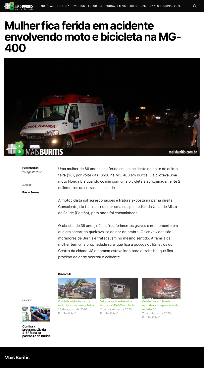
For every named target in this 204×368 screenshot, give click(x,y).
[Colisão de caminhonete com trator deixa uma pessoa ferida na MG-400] (161, 288)
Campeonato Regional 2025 (160, 5)
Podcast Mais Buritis (121, 5)
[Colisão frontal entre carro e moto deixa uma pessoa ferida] (77, 288)
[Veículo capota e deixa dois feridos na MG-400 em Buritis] (119, 288)
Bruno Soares (30, 192)
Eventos (79, 5)
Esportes (95, 5)
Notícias (47, 5)
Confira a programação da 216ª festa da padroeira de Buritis (36, 331)
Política (63, 5)
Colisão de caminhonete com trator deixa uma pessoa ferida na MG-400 (160, 305)
